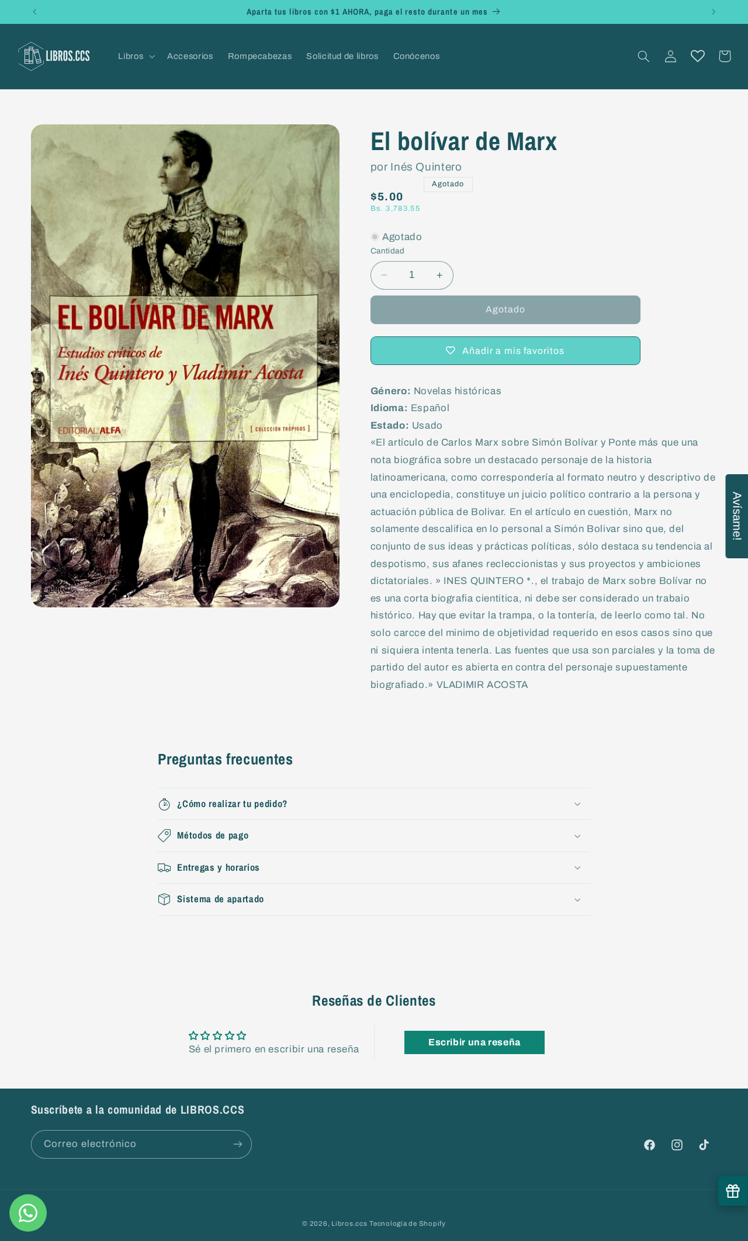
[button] (135, 56)
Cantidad (387, 250)
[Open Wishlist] (697, 56)
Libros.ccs (349, 1222)
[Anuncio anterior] (34, 11)
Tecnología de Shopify (407, 1222)
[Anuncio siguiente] (713, 11)
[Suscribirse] (237, 1143)
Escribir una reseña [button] (474, 1042)
